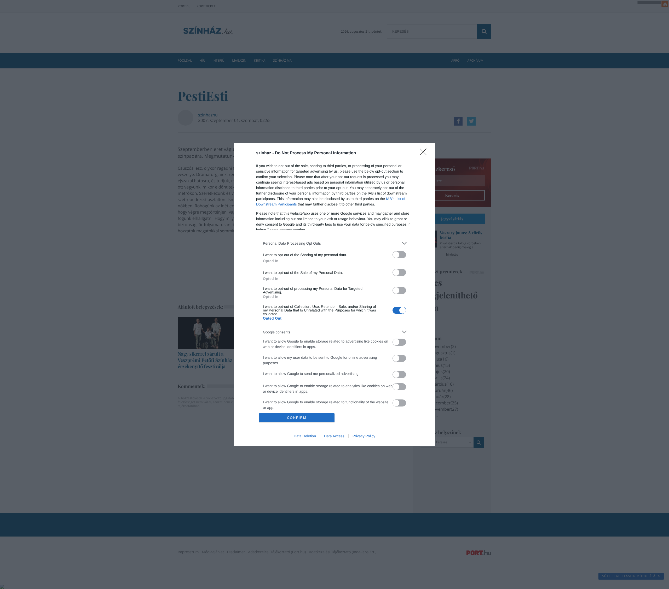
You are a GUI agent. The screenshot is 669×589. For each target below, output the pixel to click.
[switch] (399, 254)
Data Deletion (305, 436)
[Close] (425, 153)
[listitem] (334, 243)
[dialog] (334, 294)
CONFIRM (297, 418)
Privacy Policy (364, 436)
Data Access (334, 436)
